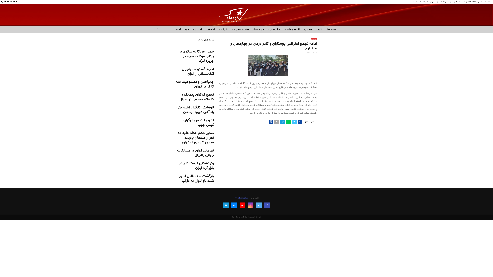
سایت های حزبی (241, 29)
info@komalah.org (242, 198)
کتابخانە (211, 29)
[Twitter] (259, 205)
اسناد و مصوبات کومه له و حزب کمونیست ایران (441, 2)
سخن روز (308, 29)
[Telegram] (226, 205)
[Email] (234, 205)
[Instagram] (250, 205)
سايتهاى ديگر (258, 29)
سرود (187, 29)
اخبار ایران (313, 39)
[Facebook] (267, 205)
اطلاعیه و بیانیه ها (292, 29)
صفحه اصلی (331, 29)
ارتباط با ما (417, 2)
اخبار (320, 29)
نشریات (224, 29)
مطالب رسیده (274, 29)
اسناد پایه (197, 29)
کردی (178, 29)
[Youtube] (242, 205)
